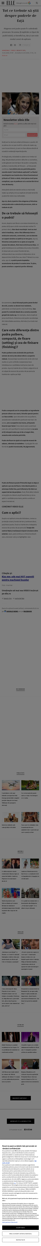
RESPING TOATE (20, 1240)
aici (15, 1183)
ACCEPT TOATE (20, 1227)
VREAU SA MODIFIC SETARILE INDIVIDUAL (20, 1234)
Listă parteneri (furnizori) (9, 1222)
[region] (20, 1193)
